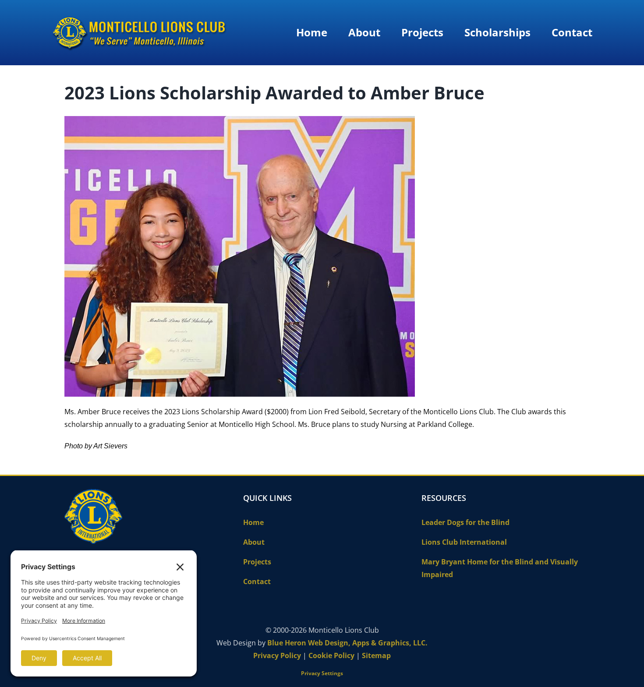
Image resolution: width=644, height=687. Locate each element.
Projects (257, 562)
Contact (257, 581)
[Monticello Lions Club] (139, 16)
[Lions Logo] (93, 492)
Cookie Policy (331, 655)
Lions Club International (464, 542)
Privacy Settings (322, 673)
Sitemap (376, 655)
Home (253, 522)
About (254, 542)
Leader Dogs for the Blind (465, 522)
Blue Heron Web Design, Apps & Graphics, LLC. (347, 643)
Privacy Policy (277, 655)
